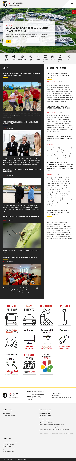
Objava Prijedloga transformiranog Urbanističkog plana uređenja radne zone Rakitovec (58, 75)
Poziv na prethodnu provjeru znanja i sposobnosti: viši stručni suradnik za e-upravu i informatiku (58, 213)
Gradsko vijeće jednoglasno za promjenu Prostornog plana (20, 257)
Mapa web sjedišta (22, 459)
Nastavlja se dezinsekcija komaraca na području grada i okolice (21, 216)
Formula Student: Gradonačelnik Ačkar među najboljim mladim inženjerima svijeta (20, 123)
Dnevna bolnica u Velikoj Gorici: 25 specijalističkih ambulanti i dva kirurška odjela (22, 170)
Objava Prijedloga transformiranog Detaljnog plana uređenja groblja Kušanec (59, 107)
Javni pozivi (49, 174)
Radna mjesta (50, 219)
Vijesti (6, 68)
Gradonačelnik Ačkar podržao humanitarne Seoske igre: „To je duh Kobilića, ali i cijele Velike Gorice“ (21, 75)
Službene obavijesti (56, 68)
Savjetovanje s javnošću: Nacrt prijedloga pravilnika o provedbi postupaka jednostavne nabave (59, 138)
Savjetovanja (50, 144)
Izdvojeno (9, 25)
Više (8, 41)
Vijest (4, 80)
